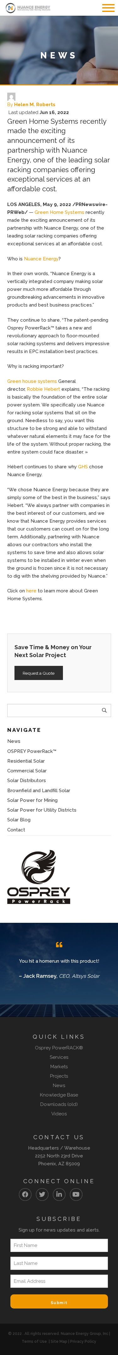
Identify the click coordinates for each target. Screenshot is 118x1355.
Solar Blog (19, 820)
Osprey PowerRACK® (59, 1048)
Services (59, 1057)
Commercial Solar (27, 771)
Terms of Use (34, 1341)
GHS (83, 467)
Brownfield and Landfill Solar (38, 790)
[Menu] (105, 8)
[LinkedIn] (59, 1194)
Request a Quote (38, 673)
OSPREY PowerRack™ (31, 751)
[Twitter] (42, 1194)
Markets (59, 1066)
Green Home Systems (59, 212)
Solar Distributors (26, 780)
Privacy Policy (83, 1341)
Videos (59, 1114)
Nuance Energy (41, 259)
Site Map (59, 1341)
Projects (59, 1076)
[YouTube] (76, 1194)
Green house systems (32, 381)
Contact (16, 830)
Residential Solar (26, 761)
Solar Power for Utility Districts (41, 810)
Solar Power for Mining (32, 800)
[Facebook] (25, 1194)
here (31, 591)
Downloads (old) (59, 1104)
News (13, 741)
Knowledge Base (59, 1095)
